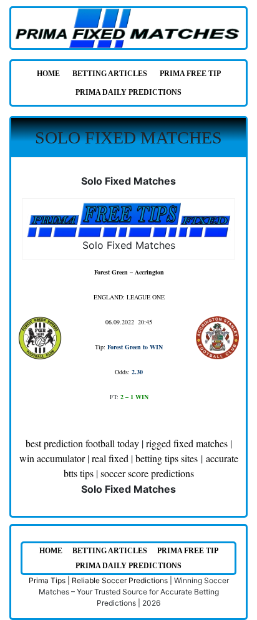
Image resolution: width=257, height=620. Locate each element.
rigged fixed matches (187, 443)
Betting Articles (109, 73)
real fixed (110, 458)
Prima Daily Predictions (128, 92)
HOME (48, 73)
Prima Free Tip (190, 73)
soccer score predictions (147, 473)
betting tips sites (166, 458)
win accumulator (52, 458)
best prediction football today (82, 443)
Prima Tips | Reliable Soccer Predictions (98, 580)
